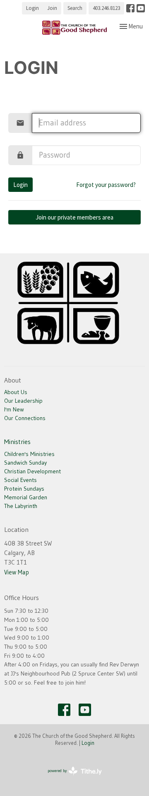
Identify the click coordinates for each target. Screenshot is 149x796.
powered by (69, 777)
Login (32, 8)
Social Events (20, 480)
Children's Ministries (29, 454)
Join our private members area (74, 217)
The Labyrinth (20, 506)
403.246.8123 (106, 8)
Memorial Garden (25, 497)
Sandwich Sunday (25, 462)
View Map (16, 572)
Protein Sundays (24, 488)
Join (52, 8)
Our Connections (25, 418)
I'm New (14, 409)
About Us (15, 392)
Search (74, 8)
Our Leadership (23, 400)
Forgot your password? (106, 185)
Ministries (17, 441)
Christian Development (32, 471)
